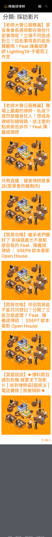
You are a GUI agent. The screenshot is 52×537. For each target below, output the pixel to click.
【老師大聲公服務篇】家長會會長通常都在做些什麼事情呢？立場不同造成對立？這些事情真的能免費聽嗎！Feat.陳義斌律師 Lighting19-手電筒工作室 (25, 40)
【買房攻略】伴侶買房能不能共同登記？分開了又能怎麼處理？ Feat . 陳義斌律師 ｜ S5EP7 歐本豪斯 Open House (25, 315)
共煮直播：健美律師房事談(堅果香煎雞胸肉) (25, 183)
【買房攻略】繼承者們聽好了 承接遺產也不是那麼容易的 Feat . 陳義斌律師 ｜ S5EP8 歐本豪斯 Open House (25, 245)
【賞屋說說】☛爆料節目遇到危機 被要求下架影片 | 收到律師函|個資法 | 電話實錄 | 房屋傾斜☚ (25, 382)
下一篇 (46, 440)
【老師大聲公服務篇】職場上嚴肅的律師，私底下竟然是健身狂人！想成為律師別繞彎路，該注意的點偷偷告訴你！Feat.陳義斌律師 (25, 119)
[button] (39, 6)
